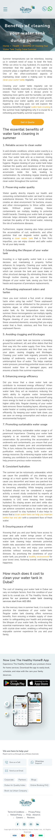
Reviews (31, 817)
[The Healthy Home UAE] (27, 9)
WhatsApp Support (39, 762)
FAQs (28, 815)
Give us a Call (14, 762)
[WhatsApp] (50, 9)
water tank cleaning (40, 107)
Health (16, 45)
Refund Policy (16, 815)
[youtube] (30, 824)
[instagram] (24, 824)
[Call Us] (44, 9)
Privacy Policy (34, 812)
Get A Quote (27, 122)
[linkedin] (37, 824)
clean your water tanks (14, 79)
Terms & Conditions (16, 812)
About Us (36, 815)
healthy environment (39, 556)
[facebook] (17, 824)
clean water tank (24, 238)
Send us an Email (16, 771)
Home (6, 45)
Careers (19, 817)
